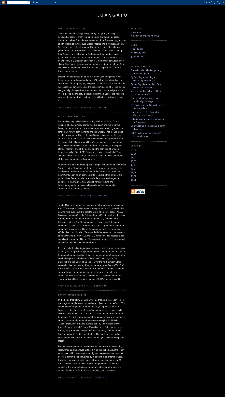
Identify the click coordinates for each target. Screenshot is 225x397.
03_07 (133, 161)
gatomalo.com (137, 56)
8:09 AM (87, 108)
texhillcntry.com (138, 52)
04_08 (133, 180)
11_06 (133, 150)
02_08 (133, 172)
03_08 (133, 176)
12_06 (133, 154)
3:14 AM (87, 196)
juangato (136, 32)
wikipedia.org (137, 49)
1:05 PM (87, 377)
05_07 (133, 165)
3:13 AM (87, 286)
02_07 (133, 157)
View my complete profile (145, 36)
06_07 (133, 169)
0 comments (100, 108)
